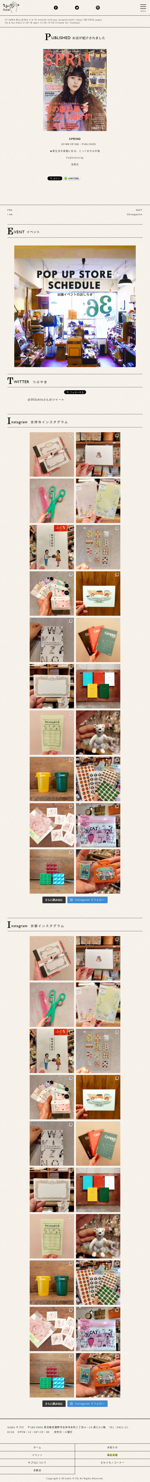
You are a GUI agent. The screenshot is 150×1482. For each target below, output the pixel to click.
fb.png (56, 8)
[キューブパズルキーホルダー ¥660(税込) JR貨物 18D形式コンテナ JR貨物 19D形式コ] (52, 871)
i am (10, 214)
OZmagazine (135, 214)
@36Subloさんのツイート (46, 399)
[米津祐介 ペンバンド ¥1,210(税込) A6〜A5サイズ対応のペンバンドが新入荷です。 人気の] (52, 454)
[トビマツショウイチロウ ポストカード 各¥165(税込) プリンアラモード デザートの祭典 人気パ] (98, 593)
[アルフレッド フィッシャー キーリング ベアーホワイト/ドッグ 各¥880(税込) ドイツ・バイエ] (98, 732)
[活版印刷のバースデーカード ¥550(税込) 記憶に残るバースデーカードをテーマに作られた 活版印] (98, 454)
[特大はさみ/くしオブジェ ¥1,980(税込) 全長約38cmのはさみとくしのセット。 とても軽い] (52, 501)
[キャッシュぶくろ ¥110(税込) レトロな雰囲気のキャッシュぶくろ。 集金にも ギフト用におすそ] (52, 732)
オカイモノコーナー (112, 1462)
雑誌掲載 (112, 1455)
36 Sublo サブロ (71, 1478)
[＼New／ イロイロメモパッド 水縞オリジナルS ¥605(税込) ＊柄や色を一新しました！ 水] (52, 593)
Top (140, 1467)
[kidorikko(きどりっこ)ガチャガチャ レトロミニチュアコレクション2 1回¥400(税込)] (98, 871)
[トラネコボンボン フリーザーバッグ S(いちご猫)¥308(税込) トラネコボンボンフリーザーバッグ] (98, 825)
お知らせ (112, 1447)
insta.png (98, 8)
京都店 (37, 1470)
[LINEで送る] (71, 178)
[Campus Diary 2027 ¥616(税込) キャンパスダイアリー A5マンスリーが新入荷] (98, 640)
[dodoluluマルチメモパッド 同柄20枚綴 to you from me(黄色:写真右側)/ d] (98, 501)
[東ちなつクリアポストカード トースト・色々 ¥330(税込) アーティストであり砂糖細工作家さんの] (98, 547)
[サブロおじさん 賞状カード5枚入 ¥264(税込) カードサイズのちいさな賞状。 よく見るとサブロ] (52, 686)
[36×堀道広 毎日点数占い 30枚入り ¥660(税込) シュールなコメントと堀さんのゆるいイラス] (52, 825)
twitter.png (77, 8)
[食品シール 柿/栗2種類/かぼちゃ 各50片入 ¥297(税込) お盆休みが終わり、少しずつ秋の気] (98, 779)
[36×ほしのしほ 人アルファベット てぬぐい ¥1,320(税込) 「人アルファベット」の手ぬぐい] (52, 640)
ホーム (37, 1447)
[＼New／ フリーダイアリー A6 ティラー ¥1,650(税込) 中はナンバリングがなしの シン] (98, 686)
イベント (37, 1455)
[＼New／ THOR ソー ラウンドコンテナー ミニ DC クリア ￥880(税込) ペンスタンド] (52, 779)
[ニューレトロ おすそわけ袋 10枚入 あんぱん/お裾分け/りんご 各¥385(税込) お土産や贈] (52, 547)
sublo (11, 6)
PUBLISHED (89, 144)
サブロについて (37, 1462)
